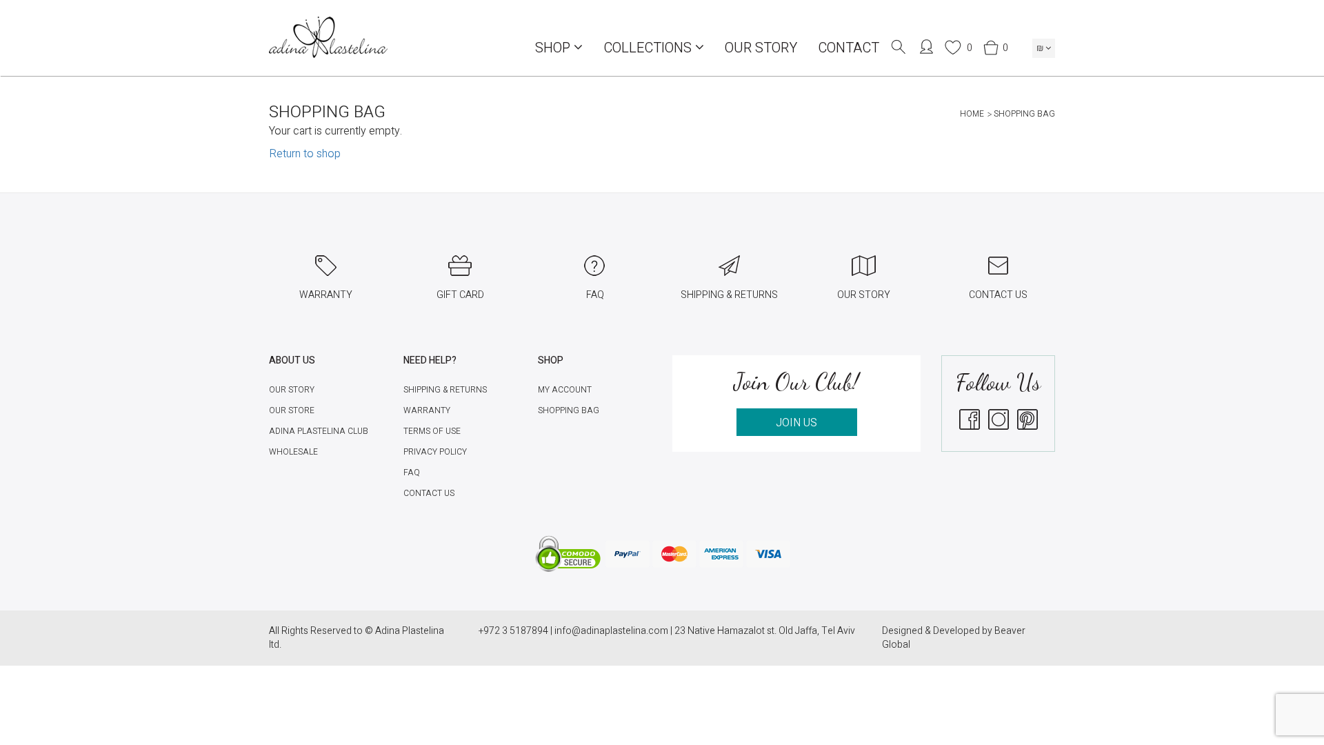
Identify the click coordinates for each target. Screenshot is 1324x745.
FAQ (411, 472)
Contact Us (428, 493)
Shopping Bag (568, 410)
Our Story (761, 48)
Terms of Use (432, 431)
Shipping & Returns (445, 390)
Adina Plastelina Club (318, 431)
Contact (848, 48)
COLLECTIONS (649, 48)
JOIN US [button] (796, 423)
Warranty (426, 410)
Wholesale (293, 452)
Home (972, 114)
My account (565, 390)
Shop (554, 48)
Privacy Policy (435, 452)
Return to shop (305, 154)
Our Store (291, 410)
